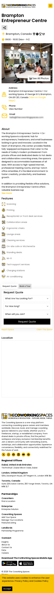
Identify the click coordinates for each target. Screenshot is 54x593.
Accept (7, 588)
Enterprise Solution (10, 509)
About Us (6, 544)
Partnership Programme (12, 530)
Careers (5, 553)
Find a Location (8, 501)
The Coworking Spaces (19, 571)
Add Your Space (9, 517)
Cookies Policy (41, 580)
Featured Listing (9, 522)
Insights (5, 542)
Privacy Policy (22, 580)
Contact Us (7, 547)
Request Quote (10, 286)
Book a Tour (25, 286)
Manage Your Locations (12, 520)
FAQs (4, 550)
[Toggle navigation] (50, 6)
